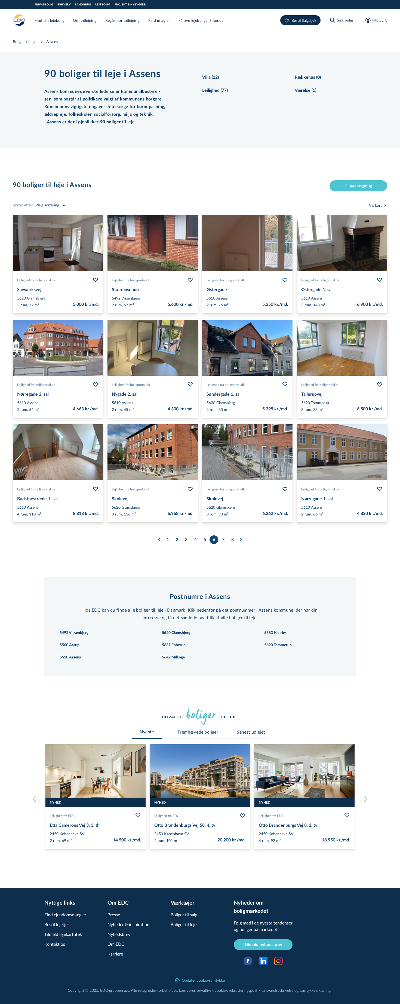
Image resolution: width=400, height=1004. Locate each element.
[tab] (147, 732)
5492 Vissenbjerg (74, 633)
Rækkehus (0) (308, 77)
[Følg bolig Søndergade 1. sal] (285, 384)
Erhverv (64, 4)
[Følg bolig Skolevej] (190, 489)
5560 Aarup (69, 645)
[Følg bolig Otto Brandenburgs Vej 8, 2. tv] (347, 815)
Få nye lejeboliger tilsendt (201, 20)
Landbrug (83, 4)
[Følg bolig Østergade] (285, 280)
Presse (113, 914)
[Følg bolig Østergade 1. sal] (379, 280)
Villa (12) (210, 77)
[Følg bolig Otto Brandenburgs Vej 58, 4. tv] (242, 815)
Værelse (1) (305, 90)
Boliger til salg (184, 914)
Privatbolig (44, 4)
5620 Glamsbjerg (176, 633)
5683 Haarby (275, 633)
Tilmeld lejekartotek (63, 934)
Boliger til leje (24, 41)
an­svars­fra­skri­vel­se (277, 990)
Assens (52, 41)
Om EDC (115, 944)
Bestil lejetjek (57, 924)
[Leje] (19, 20)
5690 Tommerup (278, 645)
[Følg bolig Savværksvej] (95, 280)
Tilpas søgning (358, 186)
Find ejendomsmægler (65, 914)
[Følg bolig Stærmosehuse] (190, 280)
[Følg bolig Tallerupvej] (379, 384)
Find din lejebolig (49, 20)
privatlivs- (205, 990)
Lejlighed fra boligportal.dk (36, 280)
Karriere (115, 953)
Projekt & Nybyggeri (131, 4)
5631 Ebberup (174, 645)
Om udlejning (84, 20)
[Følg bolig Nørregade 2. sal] (95, 384)
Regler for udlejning (122, 20)
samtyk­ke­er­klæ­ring (315, 990)
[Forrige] (159, 539)
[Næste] (240, 539)
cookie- (221, 990)
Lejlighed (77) (215, 90)
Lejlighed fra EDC (62, 815)
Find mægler (159, 20)
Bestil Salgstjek (303, 20)
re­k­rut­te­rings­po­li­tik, (245, 990)
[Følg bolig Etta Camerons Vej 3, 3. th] (138, 815)
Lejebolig (102, 4)
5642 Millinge (173, 657)
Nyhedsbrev (118, 934)
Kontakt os (54, 944)
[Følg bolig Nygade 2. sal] (190, 384)
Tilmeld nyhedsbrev (263, 944)
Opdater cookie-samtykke (203, 980)
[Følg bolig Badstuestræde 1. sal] (95, 489)
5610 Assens (70, 657)
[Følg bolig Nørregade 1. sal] (379, 489)
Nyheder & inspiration (128, 924)
